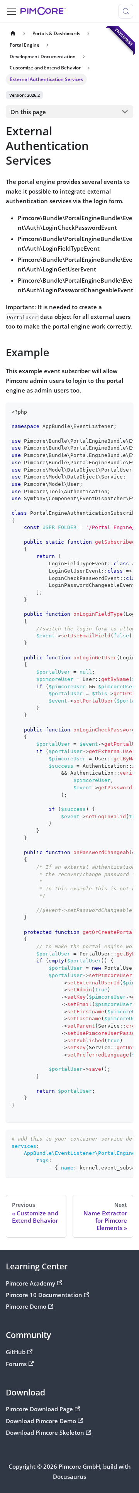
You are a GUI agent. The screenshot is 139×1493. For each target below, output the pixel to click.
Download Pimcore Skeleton (45, 1432)
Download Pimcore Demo (41, 1421)
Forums (16, 1364)
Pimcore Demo (26, 1306)
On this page (28, 112)
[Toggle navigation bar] (11, 11)
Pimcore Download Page (39, 1409)
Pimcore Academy (30, 1283)
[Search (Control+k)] (126, 11)
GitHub (15, 1352)
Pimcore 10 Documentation (44, 1295)
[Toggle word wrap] (111, 412)
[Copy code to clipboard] (124, 412)
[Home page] (13, 33)
